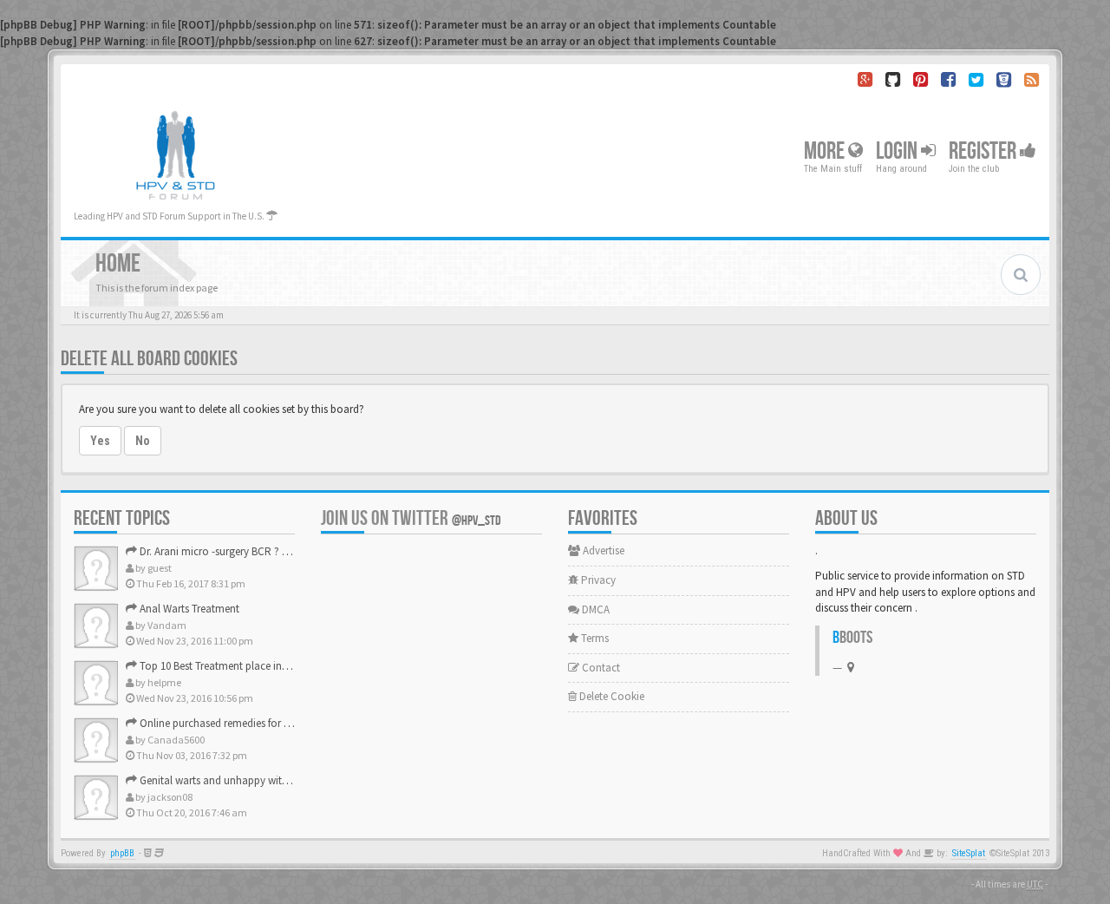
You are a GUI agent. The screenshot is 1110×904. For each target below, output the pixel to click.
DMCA (594, 609)
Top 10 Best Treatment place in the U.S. (228, 665)
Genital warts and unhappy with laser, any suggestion (262, 780)
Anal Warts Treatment (188, 608)
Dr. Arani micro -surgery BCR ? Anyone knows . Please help (274, 551)
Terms (593, 638)
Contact (599, 667)
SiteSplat (968, 853)
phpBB (122, 853)
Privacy (597, 580)
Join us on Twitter (411, 518)
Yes (100, 441)
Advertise (602, 550)
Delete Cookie (610, 696)
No (142, 441)
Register (984, 151)
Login (898, 151)
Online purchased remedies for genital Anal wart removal (270, 723)
